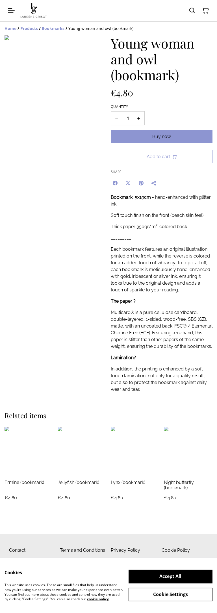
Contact (17, 550)
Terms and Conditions (82, 550)
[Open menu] (11, 11)
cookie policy (98, 599)
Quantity (119, 107)
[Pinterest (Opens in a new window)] (141, 183)
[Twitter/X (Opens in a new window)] (128, 183)
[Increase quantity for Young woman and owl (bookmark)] (139, 118)
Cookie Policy (176, 550)
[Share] (154, 183)
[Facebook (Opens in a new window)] (115, 183)
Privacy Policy (125, 550)
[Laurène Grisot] (33, 11)
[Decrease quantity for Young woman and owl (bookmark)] (116, 118)
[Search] (192, 11)
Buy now (161, 136)
